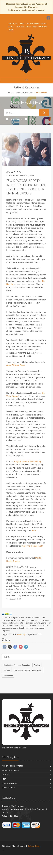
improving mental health (32, 545)
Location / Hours (23, 26)
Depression (8, 675)
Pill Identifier (33, 23)
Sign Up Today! (39, 26)
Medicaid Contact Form (12, 766)
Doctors (7, 670)
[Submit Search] (44, 112)
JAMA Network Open (15, 365)
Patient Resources (24, 92)
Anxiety (37, 665)
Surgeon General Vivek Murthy (27, 461)
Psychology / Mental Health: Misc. (28, 670)
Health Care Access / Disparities (17, 665)
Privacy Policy (8, 787)
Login (10, 30)
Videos (32, 119)
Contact (6, 774)
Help (22, 23)
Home (10, 92)
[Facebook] (48, 18)
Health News (16, 119)
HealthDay (21, 634)
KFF (34, 530)
